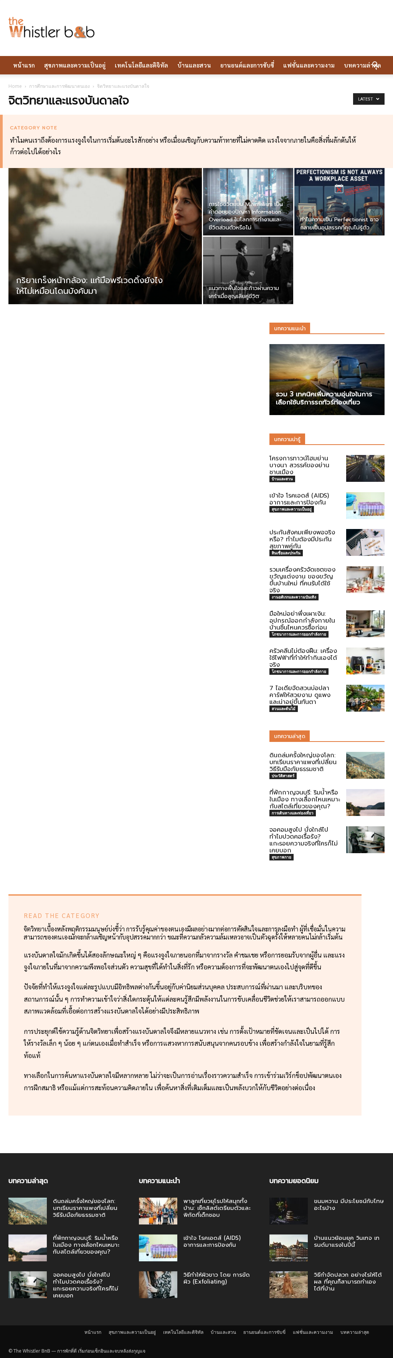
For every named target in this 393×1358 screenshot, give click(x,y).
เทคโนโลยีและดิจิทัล (141, 65)
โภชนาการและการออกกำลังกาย (299, 634)
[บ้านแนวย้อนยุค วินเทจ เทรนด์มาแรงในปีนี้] (288, 1247)
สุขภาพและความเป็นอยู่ (75, 65)
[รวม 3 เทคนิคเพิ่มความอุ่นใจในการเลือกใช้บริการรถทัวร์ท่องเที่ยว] (327, 379)
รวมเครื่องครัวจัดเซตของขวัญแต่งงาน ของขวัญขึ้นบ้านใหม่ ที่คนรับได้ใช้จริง (302, 580)
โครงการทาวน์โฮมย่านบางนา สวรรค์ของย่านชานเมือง (299, 465)
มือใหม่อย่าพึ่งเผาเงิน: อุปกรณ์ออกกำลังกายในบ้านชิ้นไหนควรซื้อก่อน (302, 620)
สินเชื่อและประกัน (286, 552)
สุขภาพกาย (281, 857)
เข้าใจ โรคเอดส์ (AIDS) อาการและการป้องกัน (299, 499)
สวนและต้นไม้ (284, 708)
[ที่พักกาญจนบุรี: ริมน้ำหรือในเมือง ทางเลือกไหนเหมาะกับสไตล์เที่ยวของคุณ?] (365, 802)
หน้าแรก (24, 65)
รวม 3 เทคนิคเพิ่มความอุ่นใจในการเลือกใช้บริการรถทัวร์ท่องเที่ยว (324, 398)
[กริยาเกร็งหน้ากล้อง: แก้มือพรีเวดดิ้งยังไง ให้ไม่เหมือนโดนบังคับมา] (105, 251)
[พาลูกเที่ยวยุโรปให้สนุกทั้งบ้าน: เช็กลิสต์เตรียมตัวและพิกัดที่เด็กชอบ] (158, 1211)
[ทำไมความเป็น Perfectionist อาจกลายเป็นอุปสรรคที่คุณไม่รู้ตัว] (339, 202)
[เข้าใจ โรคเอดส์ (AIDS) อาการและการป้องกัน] (365, 505)
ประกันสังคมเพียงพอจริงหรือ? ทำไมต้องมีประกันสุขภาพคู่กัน (302, 539)
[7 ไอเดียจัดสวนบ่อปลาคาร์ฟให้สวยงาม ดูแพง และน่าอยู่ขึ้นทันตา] (365, 698)
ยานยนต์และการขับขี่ (247, 65)
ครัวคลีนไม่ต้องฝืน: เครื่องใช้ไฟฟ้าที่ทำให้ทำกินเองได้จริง (303, 657)
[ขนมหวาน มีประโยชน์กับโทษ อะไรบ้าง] (288, 1211)
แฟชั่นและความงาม (309, 65)
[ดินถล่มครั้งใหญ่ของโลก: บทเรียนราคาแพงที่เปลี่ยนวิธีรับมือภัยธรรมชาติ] (365, 765)
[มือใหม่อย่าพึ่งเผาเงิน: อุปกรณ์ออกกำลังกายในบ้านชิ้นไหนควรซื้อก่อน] (365, 623)
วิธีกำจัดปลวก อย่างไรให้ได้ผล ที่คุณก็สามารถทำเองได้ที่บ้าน (348, 1282)
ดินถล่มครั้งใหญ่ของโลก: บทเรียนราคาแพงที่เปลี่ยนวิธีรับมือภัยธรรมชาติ (303, 762)
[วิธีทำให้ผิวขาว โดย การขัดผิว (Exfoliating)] (158, 1284)
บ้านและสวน (194, 65)
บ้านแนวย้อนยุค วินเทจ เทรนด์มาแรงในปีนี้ (347, 1241)
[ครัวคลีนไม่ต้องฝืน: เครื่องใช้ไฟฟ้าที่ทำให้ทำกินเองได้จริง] (365, 661)
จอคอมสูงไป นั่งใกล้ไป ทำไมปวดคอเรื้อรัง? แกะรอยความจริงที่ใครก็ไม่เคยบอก (303, 840)
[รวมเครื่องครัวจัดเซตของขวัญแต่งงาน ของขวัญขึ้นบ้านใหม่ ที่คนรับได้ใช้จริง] (365, 579)
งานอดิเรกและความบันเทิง (294, 597)
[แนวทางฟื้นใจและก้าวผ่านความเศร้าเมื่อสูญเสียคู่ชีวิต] (248, 270)
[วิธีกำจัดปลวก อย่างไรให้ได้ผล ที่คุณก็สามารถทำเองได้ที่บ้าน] (288, 1284)
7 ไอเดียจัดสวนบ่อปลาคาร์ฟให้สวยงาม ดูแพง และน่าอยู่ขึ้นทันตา (299, 695)
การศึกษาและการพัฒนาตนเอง (59, 86)
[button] (375, 65)
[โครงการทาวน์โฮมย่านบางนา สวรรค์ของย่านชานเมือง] (365, 468)
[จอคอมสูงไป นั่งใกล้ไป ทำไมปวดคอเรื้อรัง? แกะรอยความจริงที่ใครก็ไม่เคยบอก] (365, 839)
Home (15, 86)
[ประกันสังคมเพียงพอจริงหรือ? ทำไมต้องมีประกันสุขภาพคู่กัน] (365, 542)
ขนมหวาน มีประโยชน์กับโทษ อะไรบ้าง (349, 1204)
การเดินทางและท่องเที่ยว (293, 813)
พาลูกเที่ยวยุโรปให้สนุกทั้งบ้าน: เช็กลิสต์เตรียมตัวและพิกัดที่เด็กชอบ (217, 1208)
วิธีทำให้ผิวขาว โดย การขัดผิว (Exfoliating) (216, 1278)
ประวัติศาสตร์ (283, 775)
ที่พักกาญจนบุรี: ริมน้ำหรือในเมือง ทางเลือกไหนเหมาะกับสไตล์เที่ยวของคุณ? (304, 799)
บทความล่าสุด (362, 65)
